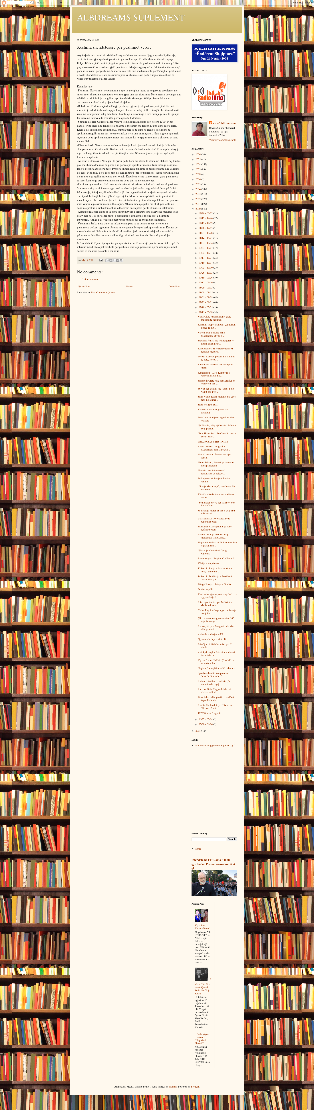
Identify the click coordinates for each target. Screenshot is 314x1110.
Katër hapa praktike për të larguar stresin (215, 366)
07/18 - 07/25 (206, 307)
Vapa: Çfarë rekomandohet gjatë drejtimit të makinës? (214, 318)
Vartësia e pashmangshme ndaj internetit (213, 411)
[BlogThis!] (110, 260)
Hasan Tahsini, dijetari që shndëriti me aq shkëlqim (216, 464)
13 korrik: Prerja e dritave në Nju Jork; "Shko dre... (215, 570)
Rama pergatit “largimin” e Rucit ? (216, 558)
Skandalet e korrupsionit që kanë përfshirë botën (215, 528)
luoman (173, 1086)
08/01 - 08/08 (206, 297)
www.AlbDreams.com (224, 123)
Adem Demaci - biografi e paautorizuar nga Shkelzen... (214, 448)
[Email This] (107, 260)
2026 (198, 154)
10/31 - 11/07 (206, 247)
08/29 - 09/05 (206, 287)
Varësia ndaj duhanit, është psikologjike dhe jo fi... (211, 334)
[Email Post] (100, 260)
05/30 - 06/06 (206, 724)
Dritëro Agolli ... (207, 589)
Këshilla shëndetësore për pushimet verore (216, 496)
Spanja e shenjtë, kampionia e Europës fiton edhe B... (213, 674)
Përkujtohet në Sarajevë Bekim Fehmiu (214, 480)
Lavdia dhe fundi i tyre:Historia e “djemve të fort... (215, 706)
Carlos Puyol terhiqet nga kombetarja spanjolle (217, 612)
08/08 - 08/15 (206, 292)
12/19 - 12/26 (206, 218)
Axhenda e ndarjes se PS (210, 634)
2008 (198, 730)
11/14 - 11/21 (206, 238)
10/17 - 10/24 (206, 257)
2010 (198, 208)
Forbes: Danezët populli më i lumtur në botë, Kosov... (216, 358)
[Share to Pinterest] (121, 260)
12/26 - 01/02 (206, 213)
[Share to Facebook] (117, 260)
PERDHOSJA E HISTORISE (213, 441)
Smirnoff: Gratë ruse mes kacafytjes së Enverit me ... (216, 382)
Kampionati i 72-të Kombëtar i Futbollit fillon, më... (214, 374)
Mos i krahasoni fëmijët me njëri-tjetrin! (215, 456)
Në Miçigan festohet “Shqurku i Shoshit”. (202, 1038)
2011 (198, 204)
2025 (198, 159)
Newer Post (84, 286)
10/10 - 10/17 (206, 262)
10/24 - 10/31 (206, 253)
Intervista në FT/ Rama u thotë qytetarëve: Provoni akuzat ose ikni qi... (213, 864)
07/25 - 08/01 (206, 302)
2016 (198, 179)
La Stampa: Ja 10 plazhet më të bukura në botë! (214, 520)
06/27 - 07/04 (206, 719)
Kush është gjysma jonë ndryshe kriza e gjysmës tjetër (217, 596)
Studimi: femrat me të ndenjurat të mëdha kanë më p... (216, 342)
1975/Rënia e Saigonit (209, 713)
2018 (198, 174)
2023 (198, 169)
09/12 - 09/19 (206, 282)
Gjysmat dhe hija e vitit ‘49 (212, 639)
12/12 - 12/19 (206, 223)
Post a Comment (90, 279)
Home (129, 286)
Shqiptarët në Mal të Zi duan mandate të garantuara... (217, 544)
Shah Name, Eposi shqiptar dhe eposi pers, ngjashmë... (217, 398)
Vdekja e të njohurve (208, 563)
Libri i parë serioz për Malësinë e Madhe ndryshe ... (215, 604)
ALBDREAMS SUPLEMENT (131, 17)
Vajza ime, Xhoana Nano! (202, 926)
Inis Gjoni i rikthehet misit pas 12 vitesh (215, 645)
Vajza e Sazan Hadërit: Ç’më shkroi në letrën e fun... (216, 661)
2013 (198, 194)
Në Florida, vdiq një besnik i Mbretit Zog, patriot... (217, 427)
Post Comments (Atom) (103, 292)
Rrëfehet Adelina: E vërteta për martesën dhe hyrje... (214, 682)
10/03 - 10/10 (206, 267)
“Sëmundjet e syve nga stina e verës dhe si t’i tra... (216, 504)
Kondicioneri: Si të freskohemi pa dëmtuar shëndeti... (215, 350)
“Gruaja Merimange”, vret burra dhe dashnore (216, 488)
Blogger (195, 1086)
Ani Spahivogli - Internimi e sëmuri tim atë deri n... (216, 653)
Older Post (174, 286)
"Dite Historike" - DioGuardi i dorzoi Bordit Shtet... (217, 435)
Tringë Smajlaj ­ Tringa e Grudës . (215, 584)
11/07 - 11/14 (206, 243)
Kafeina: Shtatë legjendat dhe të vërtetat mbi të (214, 690)
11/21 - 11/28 (206, 233)
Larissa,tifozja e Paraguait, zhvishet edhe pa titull (216, 627)
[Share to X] (114, 260)
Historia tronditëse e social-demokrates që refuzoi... (212, 472)
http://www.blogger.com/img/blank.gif (214, 745)
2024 (198, 164)
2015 (198, 184)
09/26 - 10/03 (206, 272)
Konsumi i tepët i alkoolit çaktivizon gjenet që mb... (217, 326)
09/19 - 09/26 (206, 277)
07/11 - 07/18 (206, 312)
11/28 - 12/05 (206, 228)
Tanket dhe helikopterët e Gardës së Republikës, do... (216, 698)
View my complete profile (222, 140)
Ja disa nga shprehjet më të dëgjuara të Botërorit (216, 512)
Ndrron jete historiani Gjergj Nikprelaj (212, 552)
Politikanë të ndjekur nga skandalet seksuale (216, 419)
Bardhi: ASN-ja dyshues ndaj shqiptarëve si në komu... (213, 536)
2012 (198, 199)
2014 (198, 189)
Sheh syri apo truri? (208, 404)
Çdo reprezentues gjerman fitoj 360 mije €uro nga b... (216, 620)
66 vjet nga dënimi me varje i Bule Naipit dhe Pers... (216, 390)
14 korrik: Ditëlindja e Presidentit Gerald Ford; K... (215, 578)
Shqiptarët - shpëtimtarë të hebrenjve (217, 668)
